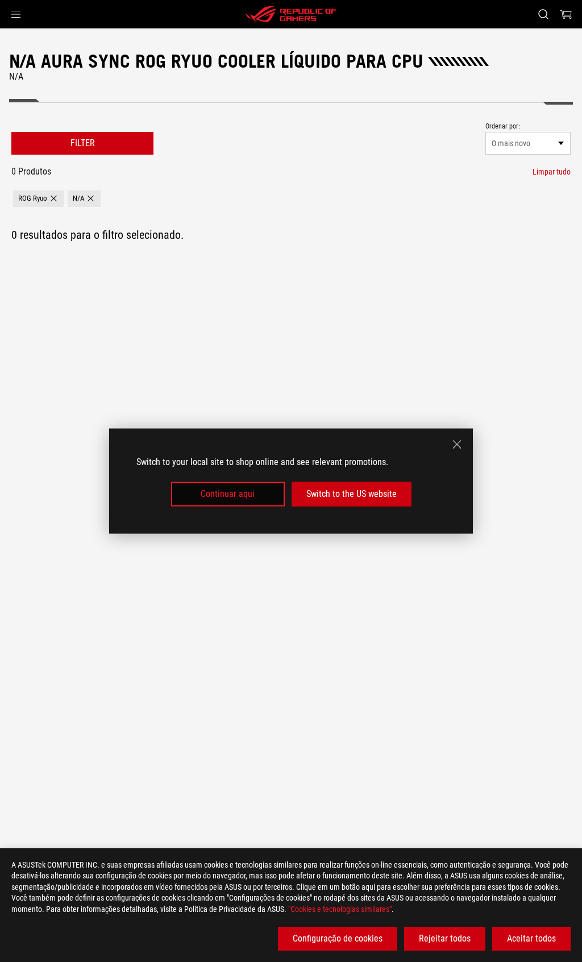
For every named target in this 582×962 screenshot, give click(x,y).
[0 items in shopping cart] (566, 14)
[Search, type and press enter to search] (543, 14)
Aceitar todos (531, 938)
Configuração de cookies (338, 938)
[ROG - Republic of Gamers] (291, 14)
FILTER (82, 143)
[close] (457, 444)
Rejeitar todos (445, 938)
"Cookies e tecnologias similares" (340, 909)
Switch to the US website (351, 493)
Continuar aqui (228, 493)
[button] (16, 14)
